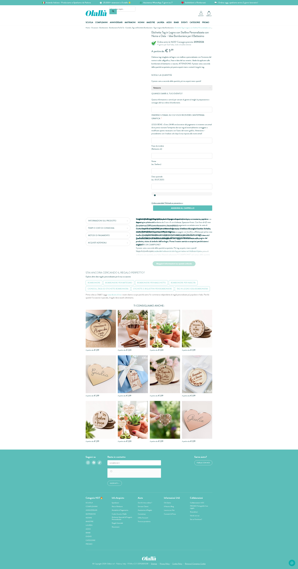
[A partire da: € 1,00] (133, 329)
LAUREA (160, 22)
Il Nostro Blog (169, 506)
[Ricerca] (113, 11)
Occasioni (94, 28)
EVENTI (184, 22)
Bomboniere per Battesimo (118, 282)
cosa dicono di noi (114, 294)
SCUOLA (89, 22)
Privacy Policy (165, 563)
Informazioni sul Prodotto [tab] (102, 220)
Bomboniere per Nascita (183, 282)
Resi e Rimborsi (117, 506)
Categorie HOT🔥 (94, 497)
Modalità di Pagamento (120, 510)
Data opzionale (157, 176)
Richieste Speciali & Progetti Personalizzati (122, 518)
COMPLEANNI (101, 22)
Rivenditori (194, 512)
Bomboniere (104, 28)
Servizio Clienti (143, 506)
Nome (153, 161)
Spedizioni (115, 503)
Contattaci (142, 514)
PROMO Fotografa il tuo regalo (199, 507)
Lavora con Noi (169, 510)
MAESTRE (151, 22)
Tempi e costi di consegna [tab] (101, 228)
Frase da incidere (157, 146)
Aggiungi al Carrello (182, 208)
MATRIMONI (130, 22)
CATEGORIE (195, 22)
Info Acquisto (118, 497)
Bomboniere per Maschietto (151, 282)
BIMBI (176, 22)
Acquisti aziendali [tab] (97, 242)
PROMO (205, 22)
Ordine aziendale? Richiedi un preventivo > (167, 203)
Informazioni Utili (172, 497)
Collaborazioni (196, 497)
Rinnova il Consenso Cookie (195, 563)
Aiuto (140, 497)
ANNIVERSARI (116, 22)
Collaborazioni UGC (197, 503)
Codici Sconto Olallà (119, 514)
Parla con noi (203, 463)
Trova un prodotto (144, 521)
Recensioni (115, 527)
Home (88, 28)
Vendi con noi (194, 516)
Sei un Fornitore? (196, 519)
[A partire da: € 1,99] (101, 329)
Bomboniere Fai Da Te (116, 28)
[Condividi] (143, 34)
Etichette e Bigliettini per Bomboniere (152, 288)
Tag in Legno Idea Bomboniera (164, 28)
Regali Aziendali (117, 523)
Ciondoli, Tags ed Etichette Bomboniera (138, 28)
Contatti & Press (170, 514)
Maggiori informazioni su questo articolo (174, 263)
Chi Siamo (167, 503)
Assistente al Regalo (145, 510)
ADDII (169, 22)
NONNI (141, 22)
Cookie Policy (177, 563)
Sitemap (154, 563)
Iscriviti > (114, 483)
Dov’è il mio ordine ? (145, 503)
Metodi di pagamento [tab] (99, 235)
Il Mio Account (143, 518)
